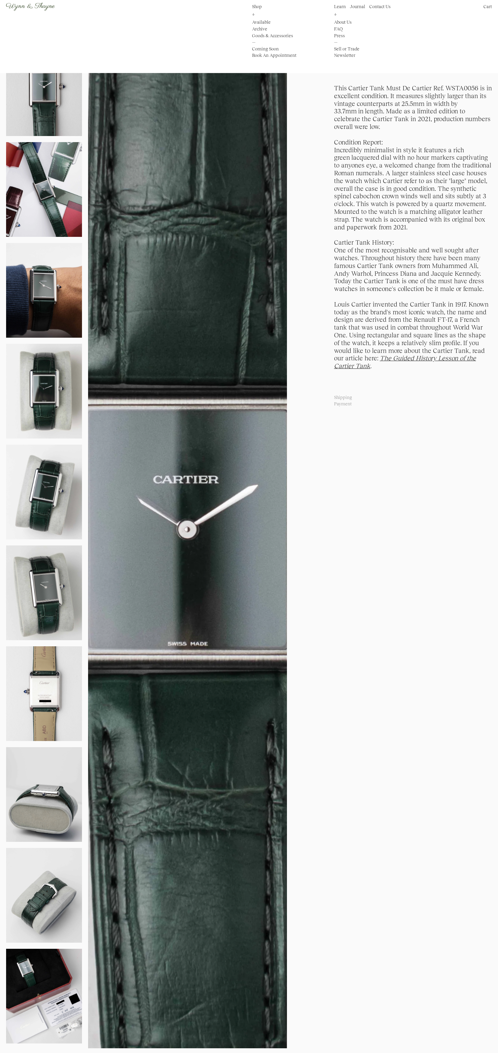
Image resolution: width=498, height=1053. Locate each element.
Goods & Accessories (272, 35)
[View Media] (187, 544)
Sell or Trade (346, 48)
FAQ (338, 28)
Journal (357, 6)
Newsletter (344, 55)
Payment (343, 403)
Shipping (343, 397)
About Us (343, 22)
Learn (340, 6)
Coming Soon (265, 48)
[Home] (30, 7)
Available (261, 22)
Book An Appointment (274, 55)
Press (339, 35)
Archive (259, 28)
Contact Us (380, 6)
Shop (257, 6)
